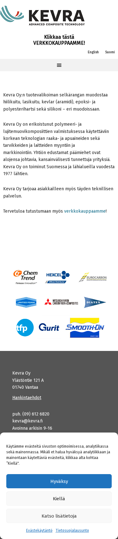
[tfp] (95, 302)
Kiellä (59, 499)
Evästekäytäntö (39, 530)
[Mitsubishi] (60, 302)
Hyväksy (59, 481)
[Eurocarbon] (93, 277)
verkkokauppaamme (85, 211)
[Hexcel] (58, 277)
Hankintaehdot (26, 397)
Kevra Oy (42, 16)
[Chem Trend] (26, 277)
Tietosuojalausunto (72, 530)
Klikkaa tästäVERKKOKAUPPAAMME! (59, 40)
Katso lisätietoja (59, 516)
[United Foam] (26, 302)
